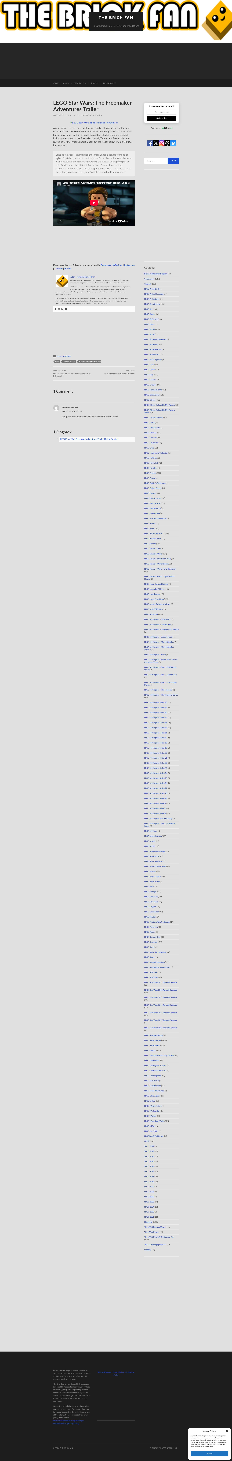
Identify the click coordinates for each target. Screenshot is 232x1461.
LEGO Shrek (149, 947)
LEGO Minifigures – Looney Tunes (158, 637)
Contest (147, 284)
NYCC (146, 1141)
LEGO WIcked (150, 1116)
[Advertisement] (116, 61)
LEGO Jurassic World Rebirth (156, 564)
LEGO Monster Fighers (153, 861)
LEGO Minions (150, 831)
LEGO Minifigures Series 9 (155, 813)
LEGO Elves (149, 448)
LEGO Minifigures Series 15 (155, 727)
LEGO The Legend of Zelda (155, 1065)
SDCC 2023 (149, 1202)
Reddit (67, 268)
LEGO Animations (151, 299)
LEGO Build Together (153, 359)
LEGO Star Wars (64, 356)
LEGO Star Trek (150, 972)
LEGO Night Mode (152, 881)
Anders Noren (166, 1448)
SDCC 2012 (149, 1146)
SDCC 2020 (149, 1186)
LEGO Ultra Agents (152, 1096)
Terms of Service (104, 1372)
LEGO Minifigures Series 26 (155, 783)
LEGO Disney (150, 400)
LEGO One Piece (151, 901)
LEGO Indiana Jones (152, 538)
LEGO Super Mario (152, 1045)
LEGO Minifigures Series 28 (155, 793)
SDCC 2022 (149, 1196)
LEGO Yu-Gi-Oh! (151, 1131)
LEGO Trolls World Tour (154, 1091)
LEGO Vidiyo (149, 1101)
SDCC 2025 (149, 1212)
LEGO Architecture (152, 304)
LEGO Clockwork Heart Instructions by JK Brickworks (72, 373)
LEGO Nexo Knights (152, 876)
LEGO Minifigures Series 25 (155, 778)
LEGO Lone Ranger (152, 594)
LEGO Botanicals (151, 344)
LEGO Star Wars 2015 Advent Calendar (160, 1012)
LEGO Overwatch (151, 912)
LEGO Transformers (152, 1085)
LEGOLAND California (153, 1136)
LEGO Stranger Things (153, 1035)
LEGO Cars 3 (149, 364)
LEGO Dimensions (152, 395)
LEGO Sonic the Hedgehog (155, 952)
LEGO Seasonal (150, 942)
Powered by (156, 128)
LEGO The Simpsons (152, 1075)
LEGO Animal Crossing (153, 294)
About (66, 83)
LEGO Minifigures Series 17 (155, 737)
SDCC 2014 (149, 1156)
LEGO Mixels (149, 841)
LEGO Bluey (149, 324)
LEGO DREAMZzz (152, 427)
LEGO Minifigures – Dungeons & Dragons (161, 629)
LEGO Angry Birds (152, 289)
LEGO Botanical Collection (155, 339)
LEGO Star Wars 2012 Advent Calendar (160, 990)
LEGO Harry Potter (152, 503)
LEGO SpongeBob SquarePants (157, 967)
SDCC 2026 (149, 1217)
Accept (209, 1453)
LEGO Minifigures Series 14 (155, 722)
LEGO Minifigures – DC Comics (157, 619)
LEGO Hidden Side (152, 513)
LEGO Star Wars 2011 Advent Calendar (160, 982)
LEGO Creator (150, 385)
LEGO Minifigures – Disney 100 (157, 624)
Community (149, 279)
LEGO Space (149, 957)
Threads (58, 268)
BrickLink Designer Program (155, 274)
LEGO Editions (150, 437)
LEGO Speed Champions (154, 962)
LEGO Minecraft (151, 614)
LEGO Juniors (150, 543)
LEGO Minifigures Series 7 (155, 803)
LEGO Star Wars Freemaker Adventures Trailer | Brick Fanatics (89, 439)
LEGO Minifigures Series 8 (155, 808)
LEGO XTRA (149, 1126)
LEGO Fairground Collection (156, 453)
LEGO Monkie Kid (151, 856)
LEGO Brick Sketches (153, 349)
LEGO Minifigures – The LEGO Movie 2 (160, 674)
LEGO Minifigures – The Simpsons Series (161, 695)
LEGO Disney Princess (153, 417)
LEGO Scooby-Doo (152, 937)
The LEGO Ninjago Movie (154, 1244)
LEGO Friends (150, 473)
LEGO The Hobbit (151, 1060)
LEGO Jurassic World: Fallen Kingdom (160, 569)
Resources (79, 83)
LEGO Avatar (149, 314)
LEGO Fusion (149, 478)
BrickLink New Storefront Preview (119, 372)
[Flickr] (66, 309)
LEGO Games (150, 493)
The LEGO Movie (151, 1232)
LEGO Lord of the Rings (154, 599)
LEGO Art (148, 309)
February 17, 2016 (62, 115)
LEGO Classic (150, 379)
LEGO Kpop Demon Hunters (156, 584)
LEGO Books (149, 329)
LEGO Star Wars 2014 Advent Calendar (160, 1005)
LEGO (57, 362)
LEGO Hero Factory (152, 508)
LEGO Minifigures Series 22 (155, 763)
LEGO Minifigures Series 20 (155, 753)
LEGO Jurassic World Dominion (157, 558)
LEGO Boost (149, 334)
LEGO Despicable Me (153, 390)
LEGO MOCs (149, 846)
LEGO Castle (149, 369)
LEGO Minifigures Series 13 (155, 717)
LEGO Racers (149, 932)
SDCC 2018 (149, 1176)
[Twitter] (59, 309)
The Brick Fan (116, 17)
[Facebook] (55, 309)
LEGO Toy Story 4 (151, 1080)
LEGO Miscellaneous (153, 836)
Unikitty (147, 1249)
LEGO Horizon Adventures (155, 518)
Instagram (129, 265)
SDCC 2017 (149, 1171)
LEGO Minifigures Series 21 (155, 758)
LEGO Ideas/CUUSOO (153, 533)
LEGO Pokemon (151, 927)
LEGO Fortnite (150, 468)
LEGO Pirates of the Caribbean (157, 922)
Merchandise (109, 83)
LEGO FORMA (150, 458)
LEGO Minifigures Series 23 (155, 768)
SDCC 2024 (149, 1207)
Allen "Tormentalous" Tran (88, 115)
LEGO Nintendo (151, 896)
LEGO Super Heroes (152, 1040)
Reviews (94, 83)
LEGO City (148, 374)
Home (55, 83)
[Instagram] (62, 309)
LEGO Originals (150, 906)
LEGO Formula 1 (151, 463)
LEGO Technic (150, 1050)
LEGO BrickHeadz (151, 354)
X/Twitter (118, 265)
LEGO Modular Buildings (154, 851)
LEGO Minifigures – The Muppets (158, 690)
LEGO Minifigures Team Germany (158, 818)
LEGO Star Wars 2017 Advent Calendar (160, 1020)
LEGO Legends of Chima (154, 589)
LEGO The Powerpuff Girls (155, 1070)
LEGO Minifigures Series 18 (155, 743)
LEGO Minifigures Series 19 (155, 748)
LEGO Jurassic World (153, 554)
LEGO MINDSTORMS (153, 609)
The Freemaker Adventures (90, 362)
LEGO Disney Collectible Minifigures (159, 405)
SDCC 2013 (149, 1151)
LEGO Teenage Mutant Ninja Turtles (159, 1055)
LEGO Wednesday (152, 1111)
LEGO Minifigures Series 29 (155, 798)
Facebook (106, 265)
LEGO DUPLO (150, 432)
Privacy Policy (118, 1372)
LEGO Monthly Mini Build (155, 866)
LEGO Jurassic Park (152, 548)
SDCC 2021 (149, 1191)
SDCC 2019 (149, 1181)
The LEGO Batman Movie (154, 1227)
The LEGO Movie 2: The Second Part (159, 1237)
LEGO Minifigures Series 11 (155, 707)
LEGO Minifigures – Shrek (155, 654)
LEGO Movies (150, 871)
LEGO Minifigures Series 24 (155, 773)
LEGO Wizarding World (154, 1121)
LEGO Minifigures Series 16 (155, 733)
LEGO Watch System (153, 1106)
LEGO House (149, 523)
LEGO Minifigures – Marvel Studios (159, 642)
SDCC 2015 (149, 1161)
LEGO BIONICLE (151, 319)
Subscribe (161, 118)
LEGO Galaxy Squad (152, 488)
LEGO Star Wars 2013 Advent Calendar (160, 997)
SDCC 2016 (149, 1166)
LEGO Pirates (150, 917)
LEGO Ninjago (150, 891)
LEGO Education (151, 442)
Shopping (148, 1222)
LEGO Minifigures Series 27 (155, 788)
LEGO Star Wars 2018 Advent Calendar (160, 1028)
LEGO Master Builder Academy (157, 604)
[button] (227, 1431)
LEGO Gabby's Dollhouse (155, 483)
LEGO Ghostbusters (152, 498)
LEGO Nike (149, 886)
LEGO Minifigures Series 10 (155, 702)
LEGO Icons (149, 528)
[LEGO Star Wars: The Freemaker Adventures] (94, 122)
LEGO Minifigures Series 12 (155, 712)
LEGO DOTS (149, 422)
